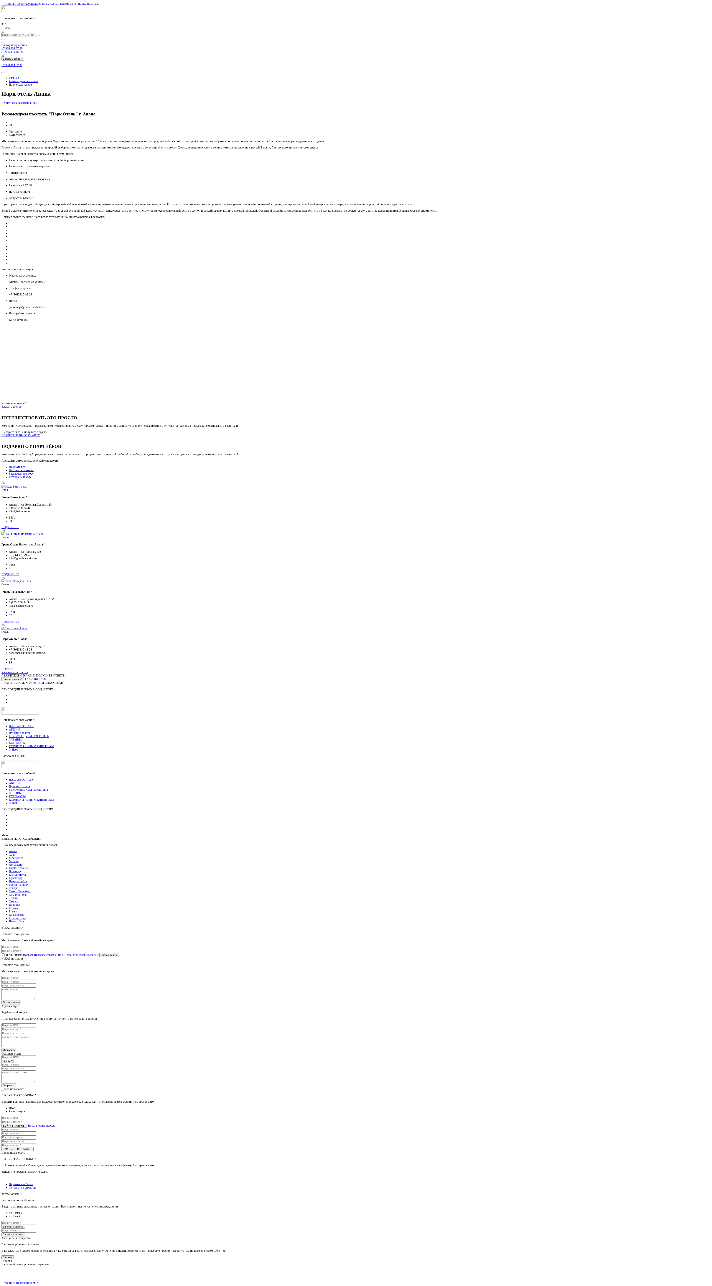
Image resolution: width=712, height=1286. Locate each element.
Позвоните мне (109, 955)
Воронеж (14, 904)
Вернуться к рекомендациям (19, 102)
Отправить (9, 1050)
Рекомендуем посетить (23, 81)
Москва (14, 861)
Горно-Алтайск (18, 868)
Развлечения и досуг (22, 473)
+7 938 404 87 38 (11, 48)
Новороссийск (18, 881)
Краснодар (15, 878)
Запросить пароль (13, 1226)
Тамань (13, 898)
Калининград (17, 918)
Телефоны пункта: (20, 288)
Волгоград (15, 871)
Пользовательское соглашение (42, 954)
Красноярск (16, 914)
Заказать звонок (11, 406)
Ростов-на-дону (19, 884)
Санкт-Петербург (20, 891)
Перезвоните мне (27, 1282)
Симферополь (18, 894)
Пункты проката (19, 732)
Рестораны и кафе (20, 476)
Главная (14, 77)
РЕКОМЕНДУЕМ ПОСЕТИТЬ (29, 736)
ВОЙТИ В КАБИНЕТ (14, 1125)
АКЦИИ (14, 729)
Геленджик (16, 857)
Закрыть (7, 1257)
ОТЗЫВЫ (15, 739)
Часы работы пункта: (22, 313)
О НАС (13, 749)
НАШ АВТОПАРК (21, 726)
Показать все (17, 466)
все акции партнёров (14, 672)
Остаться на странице (22, 1187)
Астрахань (15, 864)
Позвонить (8, 1282)
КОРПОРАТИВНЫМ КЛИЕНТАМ (31, 746)
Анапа (13, 851)
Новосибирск (17, 921)
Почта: (13, 300)
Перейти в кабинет (21, 1184)
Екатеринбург (18, 874)
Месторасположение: (22, 275)
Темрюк (14, 901)
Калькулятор (14, 45)
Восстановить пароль (41, 1125)
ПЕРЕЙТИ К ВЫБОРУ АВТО (20, 435)
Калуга (13, 908)
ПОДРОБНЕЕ (10, 527)
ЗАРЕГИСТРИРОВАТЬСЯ (17, 1149)
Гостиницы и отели (21, 470)
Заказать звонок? (12, 58)
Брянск (13, 911)
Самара (13, 888)
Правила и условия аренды (81, 954)
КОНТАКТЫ (17, 742)
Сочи (12, 854)
